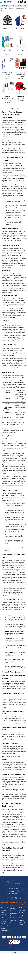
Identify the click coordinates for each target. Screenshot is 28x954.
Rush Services (4, 914)
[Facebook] (20, 898)
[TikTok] (12, 898)
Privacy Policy (13, 913)
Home (2, 8)
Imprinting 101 (4, 926)
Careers (12, 922)
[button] (25, 2)
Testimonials (13, 911)
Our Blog (21, 917)
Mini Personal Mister (7, 51)
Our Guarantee (22, 908)
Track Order (22, 913)
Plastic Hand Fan (21, 51)
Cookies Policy (13, 920)
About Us (12, 908)
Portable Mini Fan (20, 29)
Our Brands (13, 906)
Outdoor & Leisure (18, 8)
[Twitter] (16, 898)
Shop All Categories (9, 8)
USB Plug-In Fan (7, 29)
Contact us (21, 920)
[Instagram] (8, 898)
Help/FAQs (21, 915)
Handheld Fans (20, 96)
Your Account (22, 910)
